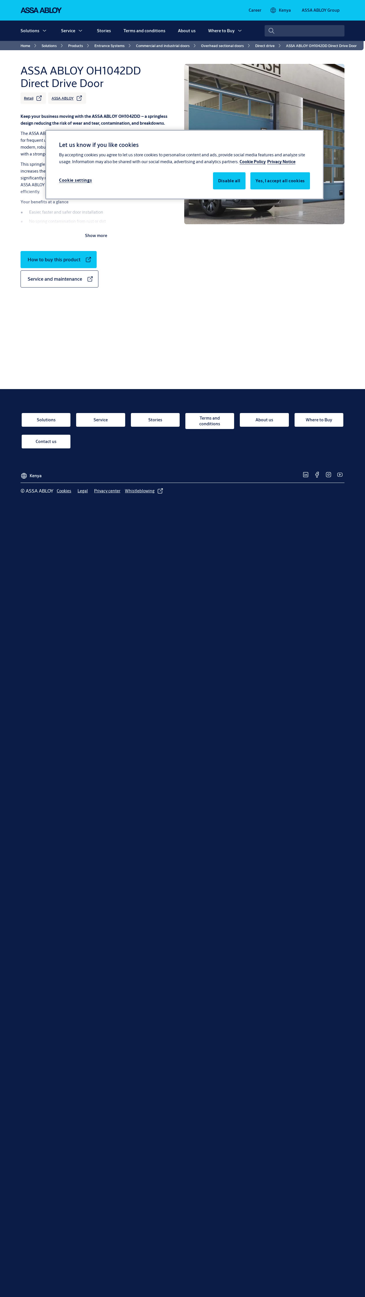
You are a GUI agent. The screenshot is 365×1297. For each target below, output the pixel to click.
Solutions (30, 30)
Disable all (229, 180)
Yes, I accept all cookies (280, 180)
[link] (255, 10)
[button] (44, 31)
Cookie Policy (253, 161)
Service (68, 30)
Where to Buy (221, 30)
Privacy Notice (281, 161)
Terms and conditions (144, 30)
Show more (96, 235)
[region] (184, 164)
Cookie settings (75, 180)
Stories (104, 30)
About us (187, 30)
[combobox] (304, 31)
